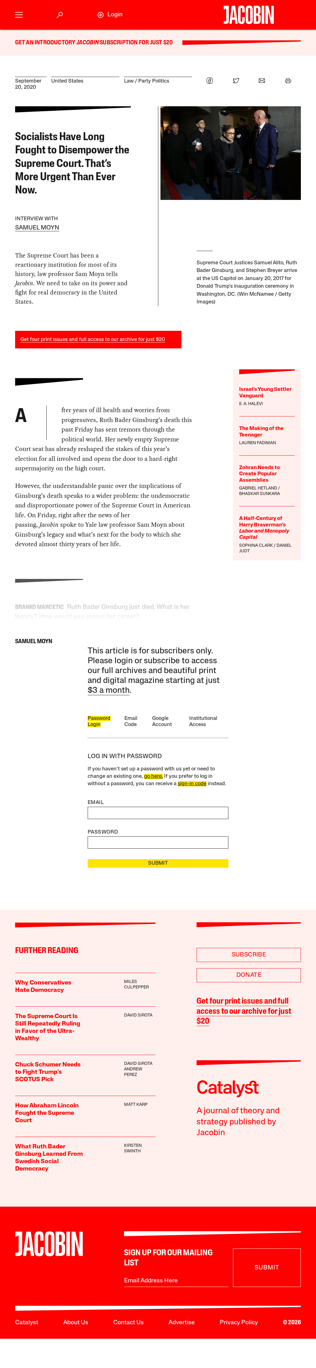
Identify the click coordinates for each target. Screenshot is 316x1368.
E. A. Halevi (251, 404)
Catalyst (26, 1323)
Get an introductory (46, 43)
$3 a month (109, 691)
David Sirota (138, 1015)
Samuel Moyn (37, 228)
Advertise (181, 1323)
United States (67, 81)
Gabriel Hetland (258, 488)
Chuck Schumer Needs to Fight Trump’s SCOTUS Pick (48, 1072)
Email (96, 802)
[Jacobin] (249, 15)
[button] (19, 15)
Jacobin (88, 43)
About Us (75, 1323)
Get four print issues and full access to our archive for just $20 (92, 339)
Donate (248, 975)
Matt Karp (136, 1104)
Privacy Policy (239, 1323)
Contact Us (128, 1323)
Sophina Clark (256, 545)
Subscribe (249, 955)
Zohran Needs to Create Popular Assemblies (259, 474)
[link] (110, 15)
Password (103, 832)
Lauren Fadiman (257, 443)
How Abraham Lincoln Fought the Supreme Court (47, 1113)
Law (129, 81)
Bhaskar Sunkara (259, 494)
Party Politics (153, 81)
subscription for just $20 (136, 43)
